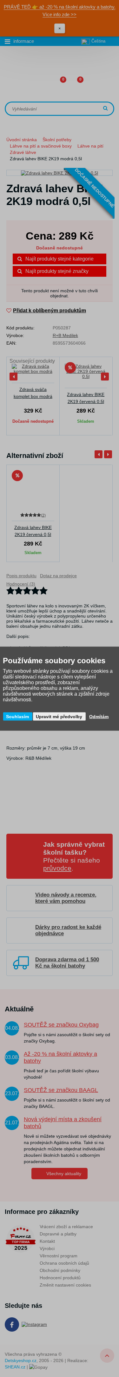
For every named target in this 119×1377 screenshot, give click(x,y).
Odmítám (99, 716)
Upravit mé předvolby (59, 716)
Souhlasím (17, 716)
